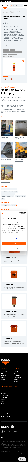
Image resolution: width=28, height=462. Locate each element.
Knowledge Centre (6, 386)
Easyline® (3, 375)
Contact (3, 408)
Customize (13, 248)
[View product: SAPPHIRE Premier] (14, 328)
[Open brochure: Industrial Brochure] (7, 172)
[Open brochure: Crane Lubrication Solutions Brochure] (21, 150)
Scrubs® (3, 377)
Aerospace (16, 379)
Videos (3, 401)
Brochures (3, 391)
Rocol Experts (4, 395)
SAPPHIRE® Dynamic (11, 257)
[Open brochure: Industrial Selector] (7, 128)
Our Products (11, 11)
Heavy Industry (17, 377)
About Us (16, 389)
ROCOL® (3, 373)
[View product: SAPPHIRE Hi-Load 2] (14, 274)
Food (15, 373)
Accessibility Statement (15, 453)
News (2, 403)
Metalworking (17, 375)
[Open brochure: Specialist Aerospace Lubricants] (21, 128)
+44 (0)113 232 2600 (6, 416)
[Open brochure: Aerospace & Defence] (7, 150)
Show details (19, 238)
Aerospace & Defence (6, 159)
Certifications (4, 393)
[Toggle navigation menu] (25, 5)
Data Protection (4, 455)
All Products (4, 371)
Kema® (3, 379)
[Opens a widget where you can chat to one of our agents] (22, 459)
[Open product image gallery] (23, 61)
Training (3, 399)
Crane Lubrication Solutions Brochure (19, 160)
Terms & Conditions (5, 451)
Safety (13, 205)
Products (4, 368)
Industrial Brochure (5, 182)
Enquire (7, 45)
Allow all (14, 243)
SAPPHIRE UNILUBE (10, 312)
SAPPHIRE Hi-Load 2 (10, 284)
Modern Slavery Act (14, 455)
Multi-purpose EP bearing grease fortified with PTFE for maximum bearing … (14, 343)
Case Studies (4, 397)
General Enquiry (4, 411)
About (16, 386)
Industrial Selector (5, 137)
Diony (9, 449)
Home (4, 11)
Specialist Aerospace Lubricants (20, 138)
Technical (4, 205)
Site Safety (16, 381)
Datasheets (4, 389)
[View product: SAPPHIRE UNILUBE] (14, 301)
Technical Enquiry (5, 413)
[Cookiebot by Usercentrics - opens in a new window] (19, 213)
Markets (16, 368)
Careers (16, 391)
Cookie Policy (4, 453)
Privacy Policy (15, 451)
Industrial (16, 371)
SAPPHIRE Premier (10, 339)
